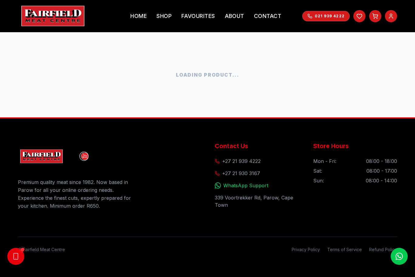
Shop (164, 16)
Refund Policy (383, 249)
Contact (267, 16)
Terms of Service (344, 249)
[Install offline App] (15, 256)
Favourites (198, 16)
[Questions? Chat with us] (399, 256)
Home (138, 16)
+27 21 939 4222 (241, 161)
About (234, 16)
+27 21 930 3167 (241, 173)
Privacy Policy (306, 249)
